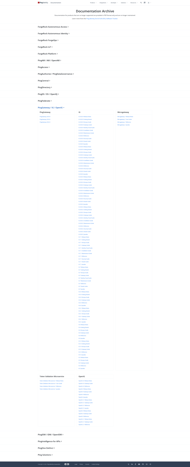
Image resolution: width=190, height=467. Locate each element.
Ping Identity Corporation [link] (53, 464)
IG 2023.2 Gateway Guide (85, 215)
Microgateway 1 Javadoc (123, 125)
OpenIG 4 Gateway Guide (85, 391)
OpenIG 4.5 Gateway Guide (86, 383)
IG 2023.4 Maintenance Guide (86, 193)
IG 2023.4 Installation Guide (86, 190)
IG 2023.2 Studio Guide (85, 231)
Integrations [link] (104, 2)
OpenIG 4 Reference (84, 394)
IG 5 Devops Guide (83, 360)
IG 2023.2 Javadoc (83, 234)
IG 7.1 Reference (83, 256)
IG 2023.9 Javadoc (83, 144)
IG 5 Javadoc (82, 368)
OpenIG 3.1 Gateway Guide (86, 402)
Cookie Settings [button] (95, 464)
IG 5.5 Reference (83, 352)
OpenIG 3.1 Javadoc (84, 408)
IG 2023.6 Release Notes (85, 146)
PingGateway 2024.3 (45, 122)
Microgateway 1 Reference (124, 122)
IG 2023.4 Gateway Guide (85, 185)
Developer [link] (114, 2)
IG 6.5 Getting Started (84, 294)
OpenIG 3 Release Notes (85, 411)
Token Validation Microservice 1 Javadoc (50, 389)
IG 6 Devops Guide (83, 330)
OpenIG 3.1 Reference (84, 405)
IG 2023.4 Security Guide (85, 198)
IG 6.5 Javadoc (82, 305)
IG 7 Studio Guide (83, 286)
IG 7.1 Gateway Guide (84, 245)
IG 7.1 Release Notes (84, 237)
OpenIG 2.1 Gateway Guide (86, 422)
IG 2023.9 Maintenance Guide (86, 133)
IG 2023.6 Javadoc (83, 174)
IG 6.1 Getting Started (84, 311)
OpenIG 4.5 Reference (84, 386)
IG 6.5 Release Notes (84, 291)
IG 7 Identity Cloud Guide (85, 278)
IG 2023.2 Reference (84, 226)
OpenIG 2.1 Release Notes (85, 419)
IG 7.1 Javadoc (82, 264)
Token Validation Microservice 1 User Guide (51, 383)
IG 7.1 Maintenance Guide (85, 253)
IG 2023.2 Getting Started (85, 209)
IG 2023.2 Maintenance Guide (86, 223)
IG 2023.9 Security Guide (85, 138)
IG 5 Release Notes (83, 357)
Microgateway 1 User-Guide (124, 119)
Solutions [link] (124, 2)
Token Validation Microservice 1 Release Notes (51, 381)
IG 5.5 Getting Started (84, 343)
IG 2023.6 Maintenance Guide (86, 163)
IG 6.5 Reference (83, 302)
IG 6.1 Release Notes (84, 308)
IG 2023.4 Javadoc (83, 204)
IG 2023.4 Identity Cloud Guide (86, 187)
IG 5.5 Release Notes (84, 341)
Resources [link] (134, 2)
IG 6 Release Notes (83, 324)
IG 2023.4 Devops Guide (85, 182)
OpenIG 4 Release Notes (85, 389)
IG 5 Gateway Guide (84, 363)
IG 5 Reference (82, 365)
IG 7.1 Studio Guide (84, 261)
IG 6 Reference (82, 335)
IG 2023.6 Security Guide (85, 168)
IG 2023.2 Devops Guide (85, 212)
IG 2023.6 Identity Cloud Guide (86, 157)
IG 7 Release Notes (83, 267)
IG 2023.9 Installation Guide (86, 130)
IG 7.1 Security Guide (84, 259)
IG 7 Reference (82, 283)
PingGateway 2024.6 (45, 119)
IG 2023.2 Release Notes (85, 207)
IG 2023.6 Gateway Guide (85, 155)
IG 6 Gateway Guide (84, 333)
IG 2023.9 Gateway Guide (85, 125)
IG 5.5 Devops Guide (84, 346)
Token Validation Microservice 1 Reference (50, 386)
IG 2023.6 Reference (84, 166)
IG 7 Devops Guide (83, 272)
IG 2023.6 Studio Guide (85, 171)
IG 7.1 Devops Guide (84, 242)
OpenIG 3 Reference (84, 416)
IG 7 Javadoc (82, 289)
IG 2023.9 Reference (84, 135)
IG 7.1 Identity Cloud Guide (85, 248)
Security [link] (87, 464)
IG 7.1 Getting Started (84, 239)
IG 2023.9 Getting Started (85, 119)
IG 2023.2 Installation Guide (86, 220)
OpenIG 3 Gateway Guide (85, 413)
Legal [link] (76, 464)
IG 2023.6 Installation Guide (86, 160)
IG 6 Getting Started (84, 327)
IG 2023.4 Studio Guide (85, 201)
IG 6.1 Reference (83, 319)
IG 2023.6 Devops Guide (85, 152)
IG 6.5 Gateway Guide (84, 300)
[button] (149, 2)
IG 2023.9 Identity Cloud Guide (86, 127)
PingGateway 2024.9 (45, 116)
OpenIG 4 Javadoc (83, 397)
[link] (43, 3)
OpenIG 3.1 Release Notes (85, 400)
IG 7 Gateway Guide (84, 275)
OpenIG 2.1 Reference (84, 424)
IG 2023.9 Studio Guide (85, 141)
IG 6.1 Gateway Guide (84, 316)
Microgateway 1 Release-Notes (125, 116)
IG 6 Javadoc (82, 338)
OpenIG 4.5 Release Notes (85, 381)
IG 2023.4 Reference (84, 196)
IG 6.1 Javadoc (82, 322)
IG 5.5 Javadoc (82, 354)
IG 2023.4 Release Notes (85, 177)
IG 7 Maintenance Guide (85, 281)
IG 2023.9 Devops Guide (85, 122)
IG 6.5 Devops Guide (84, 297)
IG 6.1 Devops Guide (84, 313)
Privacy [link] (81, 464)
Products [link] (93, 2)
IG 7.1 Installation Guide (85, 250)
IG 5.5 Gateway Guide (84, 349)
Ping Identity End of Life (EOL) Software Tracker (102, 18)
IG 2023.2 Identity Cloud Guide (86, 218)
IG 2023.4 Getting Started (85, 179)
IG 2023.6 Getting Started (85, 149)
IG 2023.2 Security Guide (85, 229)
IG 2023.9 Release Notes (85, 116)
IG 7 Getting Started (84, 270)
